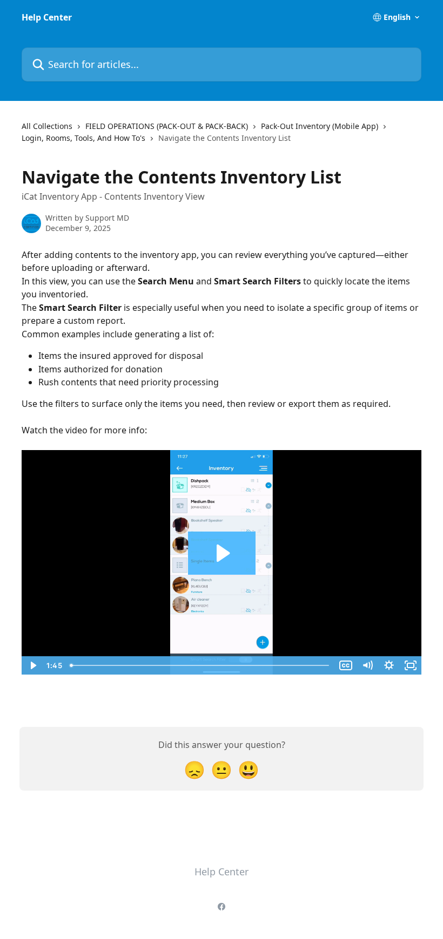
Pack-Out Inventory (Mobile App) (319, 126)
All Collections (47, 126)
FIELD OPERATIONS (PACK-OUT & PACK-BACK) (166, 126)
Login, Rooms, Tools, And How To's (83, 138)
